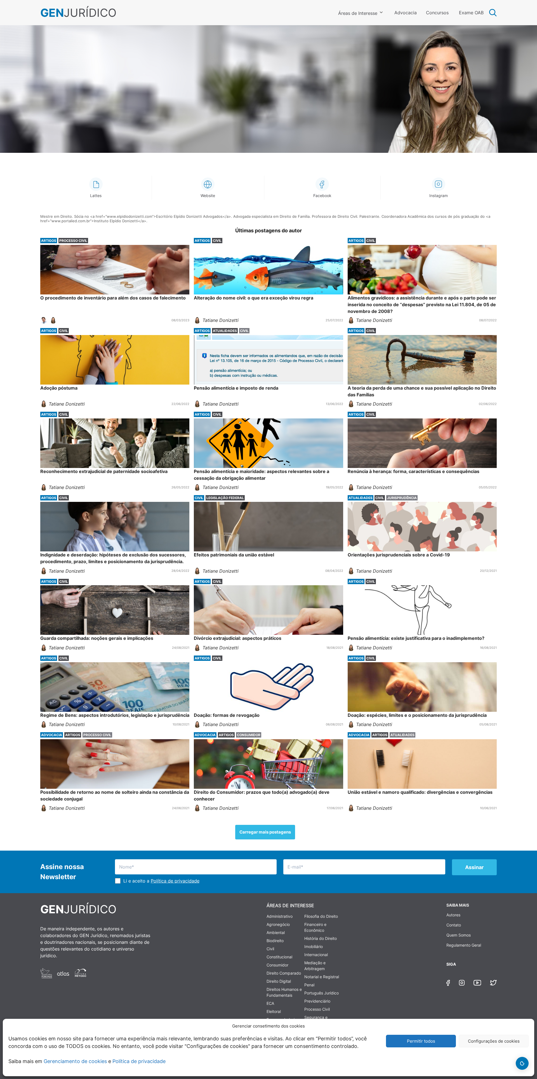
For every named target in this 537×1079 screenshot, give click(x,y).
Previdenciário (317, 1001)
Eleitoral (274, 1011)
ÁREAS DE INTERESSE (290, 905)
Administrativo (280, 916)
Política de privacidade (139, 1061)
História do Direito (320, 938)
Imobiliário (313, 946)
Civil (270, 948)
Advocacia (405, 12)
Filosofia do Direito (321, 916)
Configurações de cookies (494, 1041)
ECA (270, 1003)
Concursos (437, 12)
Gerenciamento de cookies (75, 1061)
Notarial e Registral (321, 976)
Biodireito (275, 940)
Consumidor (277, 965)
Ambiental (276, 932)
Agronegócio (278, 924)
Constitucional (279, 956)
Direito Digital (279, 981)
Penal (309, 984)
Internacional (316, 954)
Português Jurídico (321, 993)
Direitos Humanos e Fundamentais (284, 992)
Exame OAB (471, 12)
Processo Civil (317, 1009)
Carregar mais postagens (265, 832)
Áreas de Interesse (357, 13)
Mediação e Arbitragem (315, 965)
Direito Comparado (284, 973)
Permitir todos (421, 1041)
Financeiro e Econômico (315, 927)
